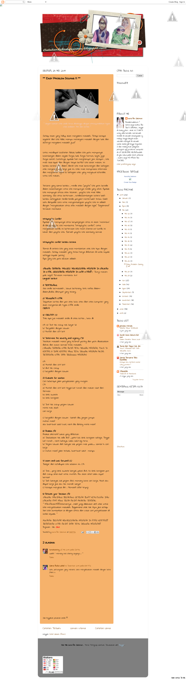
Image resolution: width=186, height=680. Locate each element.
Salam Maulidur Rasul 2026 (130, 339)
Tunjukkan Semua (137, 380)
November (126, 300)
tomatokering (54, 549)
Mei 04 (127, 217)
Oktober (125, 296)
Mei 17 (127, 245)
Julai (124, 284)
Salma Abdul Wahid (56, 565)
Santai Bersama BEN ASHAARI (128, 358)
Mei (123, 210)
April (124, 206)
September (127, 292)
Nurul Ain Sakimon (59, 532)
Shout (119, 446)
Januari (125, 198)
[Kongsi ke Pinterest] (97, 532)
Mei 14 (127, 237)
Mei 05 (127, 221)
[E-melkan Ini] (87, 532)
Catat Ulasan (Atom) (57, 634)
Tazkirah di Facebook (128, 373)
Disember (126, 304)
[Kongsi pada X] (92, 532)
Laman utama (78, 628)
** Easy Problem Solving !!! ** (133, 265)
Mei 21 (127, 257)
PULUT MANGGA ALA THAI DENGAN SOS (129, 349)
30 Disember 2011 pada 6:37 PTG (78, 565)
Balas (51, 557)
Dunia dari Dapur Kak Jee (130, 346)
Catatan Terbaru (52, 628)
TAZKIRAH (124, 371)
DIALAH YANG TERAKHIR (129, 328)
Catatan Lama (103, 628)
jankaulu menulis (126, 326)
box (122, 446)
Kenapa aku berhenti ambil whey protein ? (130, 363)
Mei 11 (127, 233)
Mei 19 (127, 249)
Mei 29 (127, 275)
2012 (122, 309)
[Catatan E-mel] (82, 532)
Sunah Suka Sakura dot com (129, 336)
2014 (122, 313)
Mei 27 (127, 271)
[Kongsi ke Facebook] (95, 532)
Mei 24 (127, 261)
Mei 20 (127, 253)
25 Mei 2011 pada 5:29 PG (70, 549)
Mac (124, 202)
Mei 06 (127, 225)
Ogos (124, 288)
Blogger (121, 645)
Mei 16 (127, 241)
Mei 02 (127, 213)
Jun (124, 280)
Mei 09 (127, 229)
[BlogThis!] (90, 532)
